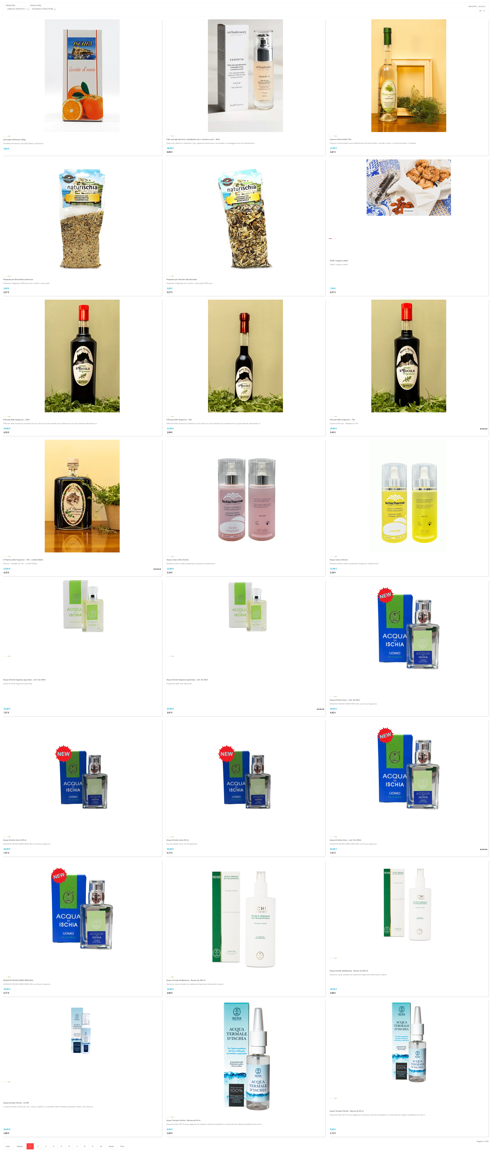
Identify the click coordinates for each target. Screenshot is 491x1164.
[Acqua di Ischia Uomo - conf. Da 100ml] (408, 776)
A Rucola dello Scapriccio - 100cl (16, 420)
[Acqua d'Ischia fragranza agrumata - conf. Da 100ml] (82, 606)
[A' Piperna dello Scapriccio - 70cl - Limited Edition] (82, 496)
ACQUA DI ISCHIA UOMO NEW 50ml (18, 980)
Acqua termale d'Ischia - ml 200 (16, 1103)
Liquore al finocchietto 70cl (340, 139)
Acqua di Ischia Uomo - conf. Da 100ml (345, 840)
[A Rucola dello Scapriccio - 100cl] (82, 356)
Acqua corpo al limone (339, 560)
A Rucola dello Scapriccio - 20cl (179, 420)
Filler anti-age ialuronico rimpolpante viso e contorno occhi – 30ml (193, 139)
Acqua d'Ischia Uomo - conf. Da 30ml (345, 700)
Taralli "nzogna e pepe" (339, 261)
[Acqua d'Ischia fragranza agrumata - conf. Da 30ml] (245, 606)
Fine (122, 1146)
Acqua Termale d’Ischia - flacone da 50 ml (183, 1120)
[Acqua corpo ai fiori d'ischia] (245, 496)
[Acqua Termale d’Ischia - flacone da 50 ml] (245, 1057)
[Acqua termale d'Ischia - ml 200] (82, 1030)
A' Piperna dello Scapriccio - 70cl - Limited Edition (23, 560)
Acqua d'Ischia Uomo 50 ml (177, 840)
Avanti (111, 1146)
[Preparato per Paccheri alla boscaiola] (245, 216)
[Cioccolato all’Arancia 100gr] (82, 75)
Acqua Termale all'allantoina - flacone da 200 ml (185, 980)
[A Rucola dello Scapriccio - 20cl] (245, 356)
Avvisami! (408, 211)
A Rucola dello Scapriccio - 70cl (342, 420)
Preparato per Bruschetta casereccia (18, 279)
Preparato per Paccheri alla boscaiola (181, 279)
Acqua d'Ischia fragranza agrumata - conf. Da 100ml (24, 680)
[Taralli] (409, 187)
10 (101, 1146)
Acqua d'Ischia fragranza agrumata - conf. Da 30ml (187, 680)
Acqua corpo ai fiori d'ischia (177, 560)
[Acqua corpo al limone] (408, 496)
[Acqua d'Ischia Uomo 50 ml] (245, 776)
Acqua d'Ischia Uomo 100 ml (14, 840)
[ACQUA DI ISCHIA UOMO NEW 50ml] (82, 916)
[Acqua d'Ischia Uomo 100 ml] (82, 776)
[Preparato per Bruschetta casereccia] (82, 216)
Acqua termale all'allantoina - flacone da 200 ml (349, 971)
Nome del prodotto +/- (17, 9)
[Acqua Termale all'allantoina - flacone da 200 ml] (245, 916)
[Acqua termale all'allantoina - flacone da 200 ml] (409, 902)
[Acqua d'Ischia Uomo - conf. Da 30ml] (408, 636)
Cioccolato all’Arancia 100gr (14, 140)
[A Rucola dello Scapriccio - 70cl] (408, 356)
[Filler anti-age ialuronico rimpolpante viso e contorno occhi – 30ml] (245, 75)
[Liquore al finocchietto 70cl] (408, 75)
